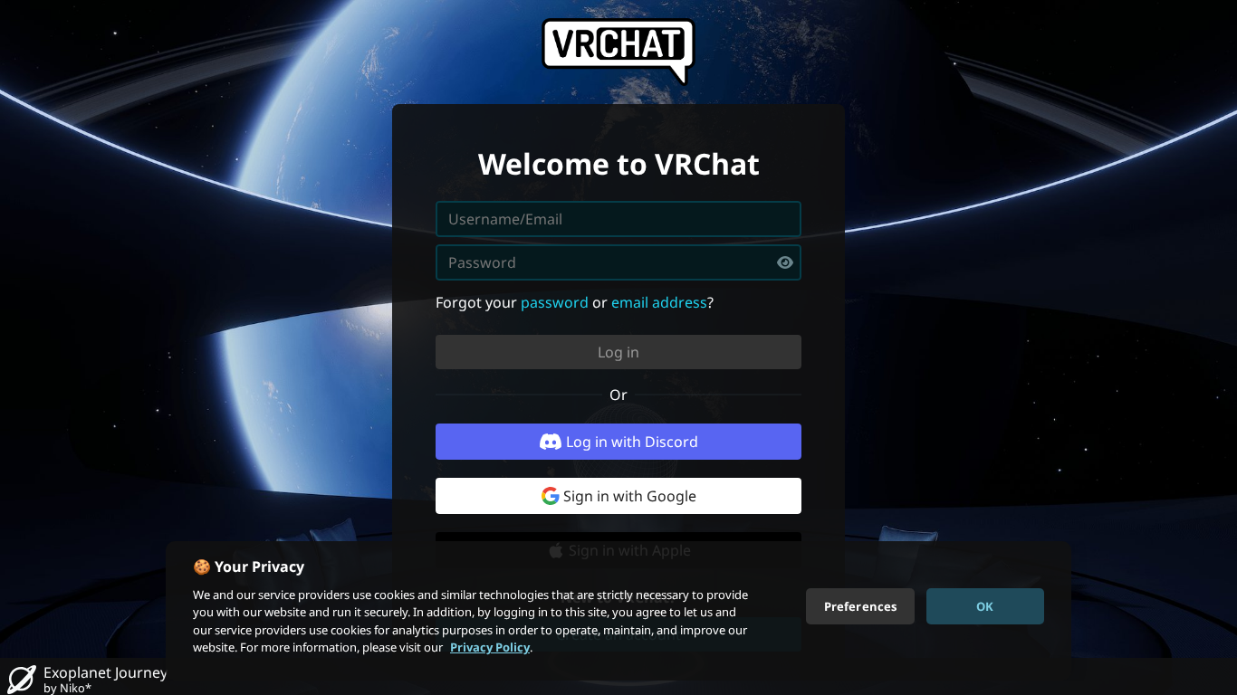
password (555, 302)
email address (659, 302)
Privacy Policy (490, 647)
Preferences (860, 605)
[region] (618, 611)
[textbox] (618, 262)
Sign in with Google (629, 496)
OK (984, 605)
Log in (618, 352)
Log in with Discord (632, 442)
